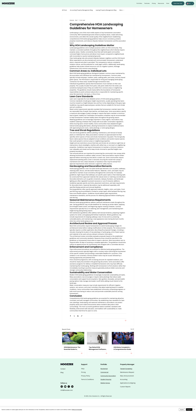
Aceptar (189, 409)
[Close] (194, 409)
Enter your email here (92, 211)
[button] (155, 174)
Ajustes (182, 409)
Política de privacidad (77, 409)
